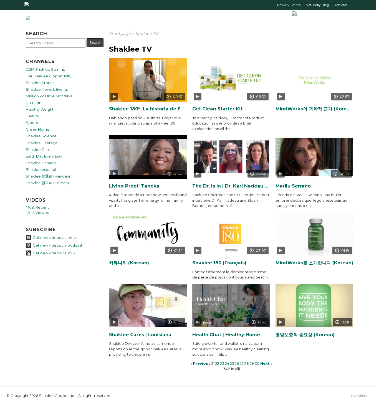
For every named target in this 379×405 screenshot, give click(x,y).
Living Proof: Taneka (134, 186)
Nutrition (33, 102)
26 (237, 363)
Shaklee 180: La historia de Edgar (148, 109)
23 (222, 363)
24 (227, 363)
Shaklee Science (41, 136)
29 (252, 363)
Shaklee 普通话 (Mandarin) (49, 176)
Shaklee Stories (40, 82)
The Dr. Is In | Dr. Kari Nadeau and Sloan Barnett (231, 186)
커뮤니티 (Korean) (129, 262)
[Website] (26, 6)
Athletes (340, 5)
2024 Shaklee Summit (45, 69)
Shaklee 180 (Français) (219, 262)
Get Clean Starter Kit (217, 109)
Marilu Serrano (293, 186)
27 (242, 363)
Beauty (32, 116)
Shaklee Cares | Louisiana (140, 334)
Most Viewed (37, 212)
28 (246, 363)
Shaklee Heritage (42, 143)
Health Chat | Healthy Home (226, 334)
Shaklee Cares (39, 149)
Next (265, 363)
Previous (202, 363)
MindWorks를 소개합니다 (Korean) (314, 262)
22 (217, 363)
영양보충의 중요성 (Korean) (305, 334)
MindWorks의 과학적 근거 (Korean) (314, 109)
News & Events (288, 5)
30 (257, 363)
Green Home (37, 129)
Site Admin (359, 396)
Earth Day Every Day (44, 156)
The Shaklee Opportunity (48, 76)
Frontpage (120, 33)
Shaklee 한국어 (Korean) (47, 183)
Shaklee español (41, 169)
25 (232, 363)
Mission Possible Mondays (49, 96)
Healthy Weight (40, 109)
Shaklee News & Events (47, 89)
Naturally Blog (317, 5)
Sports (32, 122)
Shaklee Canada (41, 163)
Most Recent (37, 207)
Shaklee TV (146, 33)
